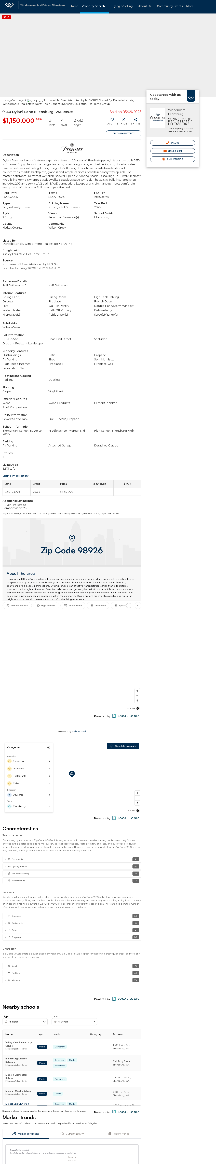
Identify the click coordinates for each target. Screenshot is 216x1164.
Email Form (174, 151)
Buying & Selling (123, 9)
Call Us (175, 143)
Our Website (174, 159)
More (191, 9)
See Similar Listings (123, 133)
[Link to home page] (9, 6)
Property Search (95, 9)
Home (74, 6)
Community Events (170, 6)
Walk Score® (79, 731)
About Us (146, 9)
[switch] (112, 123)
